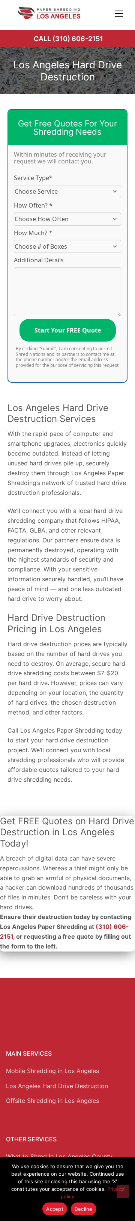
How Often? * (33, 205)
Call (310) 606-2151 (68, 39)
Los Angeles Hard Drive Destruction (57, 1086)
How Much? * (33, 233)
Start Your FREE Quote (67, 330)
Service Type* (33, 178)
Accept (54, 1209)
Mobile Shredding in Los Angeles (52, 1071)
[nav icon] (119, 13)
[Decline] (123, 1191)
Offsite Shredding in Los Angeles (52, 1100)
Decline (84, 1209)
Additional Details (39, 260)
